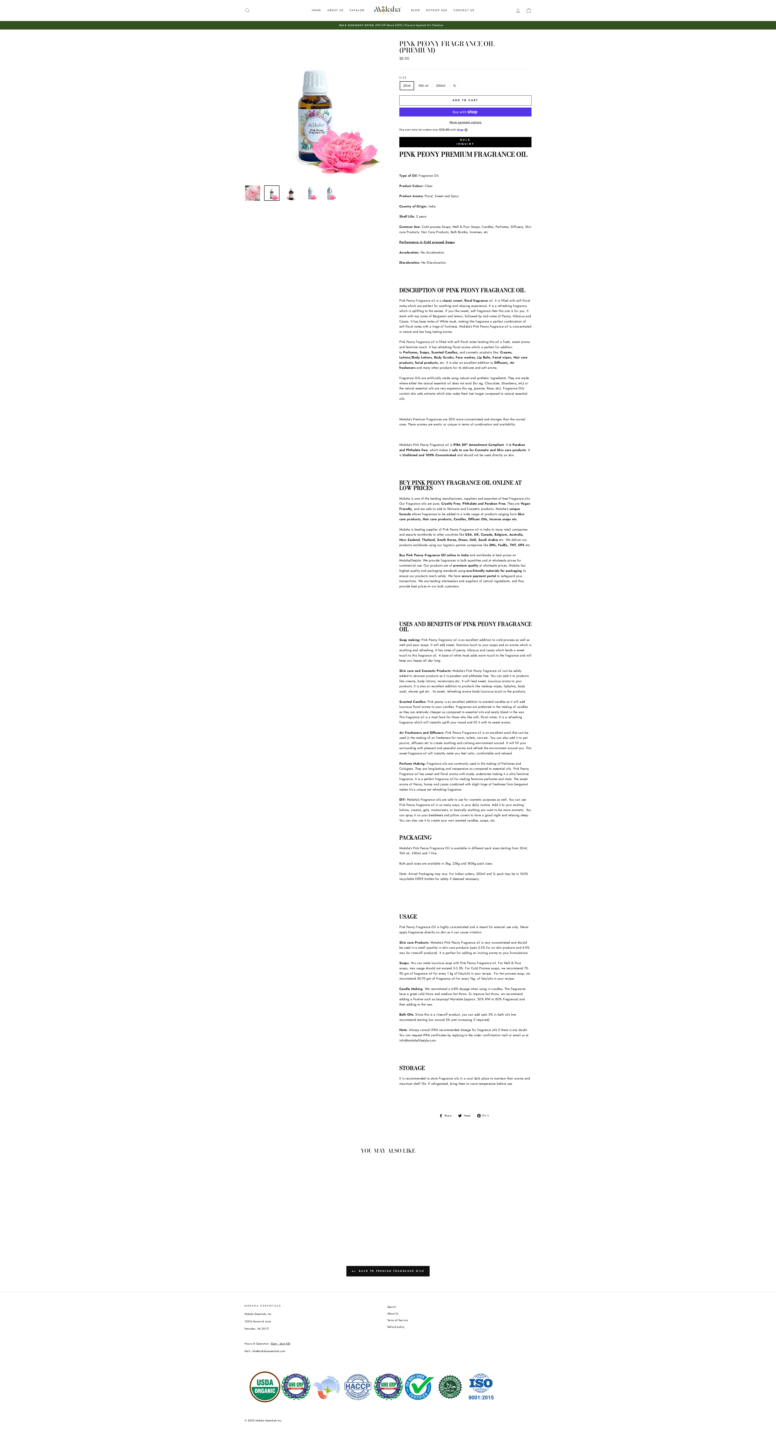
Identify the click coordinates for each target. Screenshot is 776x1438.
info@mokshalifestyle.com (417, 1040)
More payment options (465, 122)
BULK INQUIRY (465, 142)
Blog (415, 10)
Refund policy (396, 1327)
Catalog (357, 10)
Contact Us (464, 10)
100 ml (423, 85)
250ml (440, 85)
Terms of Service (397, 1320)
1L (454, 85)
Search (391, 1307)
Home (316, 10)
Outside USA (437, 10)
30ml (407, 85)
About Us (335, 10)
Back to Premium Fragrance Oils (390, 1271)
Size (403, 77)
